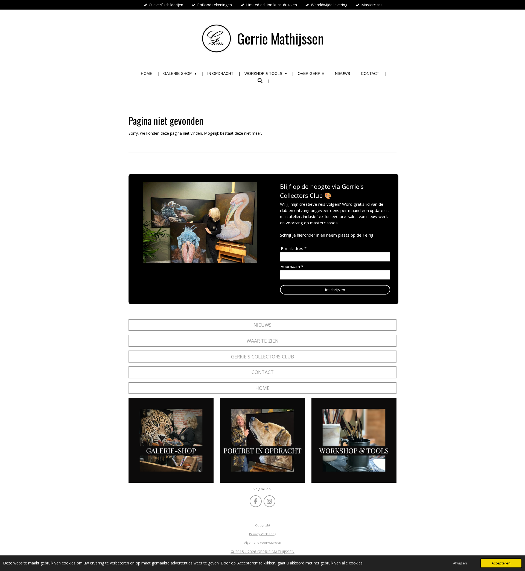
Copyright (262, 525)
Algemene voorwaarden (262, 542)
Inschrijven (335, 289)
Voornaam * (292, 266)
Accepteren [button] (501, 563)
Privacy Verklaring (262, 534)
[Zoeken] (260, 81)
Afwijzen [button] (460, 563)
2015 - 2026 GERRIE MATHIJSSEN (264, 551)
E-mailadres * (294, 248)
